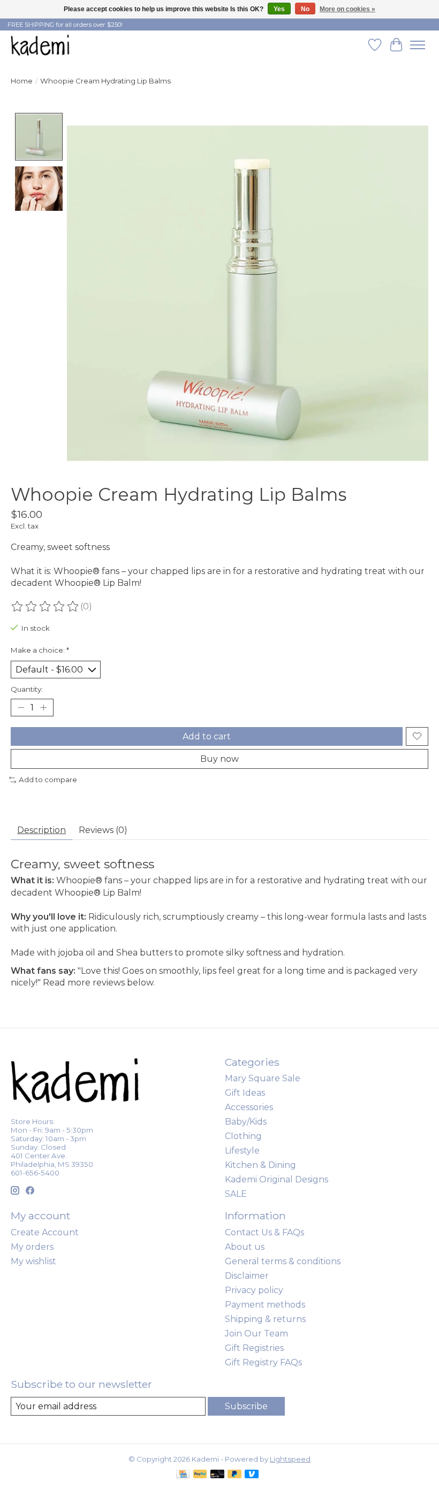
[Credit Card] (183, 1475)
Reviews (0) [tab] (103, 830)
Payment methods (265, 1305)
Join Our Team (256, 1333)
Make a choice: (40, 650)
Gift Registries (254, 1348)
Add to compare (48, 779)
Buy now (219, 759)
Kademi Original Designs (276, 1179)
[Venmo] (252, 1475)
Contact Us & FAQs (264, 1232)
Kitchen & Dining (260, 1165)
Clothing (243, 1136)
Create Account (45, 1232)
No (305, 9)
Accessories (249, 1107)
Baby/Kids (246, 1122)
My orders (32, 1247)
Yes (279, 9)
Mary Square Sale (262, 1078)
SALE (236, 1194)
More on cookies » (347, 9)
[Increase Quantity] (43, 708)
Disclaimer (247, 1276)
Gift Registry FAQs (263, 1362)
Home (22, 81)
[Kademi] (41, 45)
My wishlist (33, 1261)
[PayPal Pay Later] (234, 1475)
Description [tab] (41, 830)
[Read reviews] (45, 606)
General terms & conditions (282, 1261)
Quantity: (27, 689)
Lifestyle (242, 1150)
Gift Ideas (245, 1093)
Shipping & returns (265, 1319)
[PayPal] (200, 1475)
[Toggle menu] (417, 45)
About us (244, 1247)
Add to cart (207, 736)
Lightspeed (290, 1459)
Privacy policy (254, 1290)
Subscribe (246, 1406)
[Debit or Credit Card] (217, 1475)
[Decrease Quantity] (21, 708)
